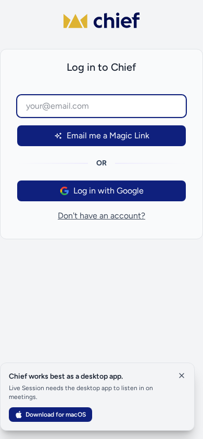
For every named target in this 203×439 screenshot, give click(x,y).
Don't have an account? (101, 216)
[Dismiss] (181, 375)
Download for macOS (56, 414)
